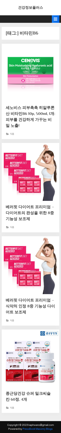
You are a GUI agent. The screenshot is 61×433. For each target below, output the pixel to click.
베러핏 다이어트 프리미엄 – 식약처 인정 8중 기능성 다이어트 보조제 (30, 306)
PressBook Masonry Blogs (38, 429)
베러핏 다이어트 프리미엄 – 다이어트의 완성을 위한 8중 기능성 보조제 (30, 213)
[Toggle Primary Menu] (55, 19)
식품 (12, 134)
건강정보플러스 (30, 7)
